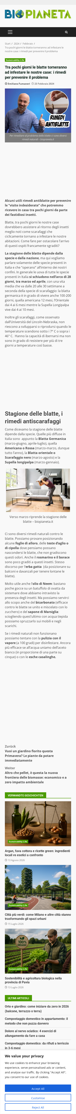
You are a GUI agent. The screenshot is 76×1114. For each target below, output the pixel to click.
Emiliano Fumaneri (19, 83)
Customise (38, 1098)
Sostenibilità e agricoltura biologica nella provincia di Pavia (38, 951)
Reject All (38, 1107)
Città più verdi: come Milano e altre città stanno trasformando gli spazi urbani (38, 887)
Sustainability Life (15, 60)
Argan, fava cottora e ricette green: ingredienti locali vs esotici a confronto (38, 823)
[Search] (66, 32)
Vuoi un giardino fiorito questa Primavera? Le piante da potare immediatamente (29, 753)
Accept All (38, 1089)
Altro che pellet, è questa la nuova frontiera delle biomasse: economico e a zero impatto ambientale (36, 775)
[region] (38, 1082)
